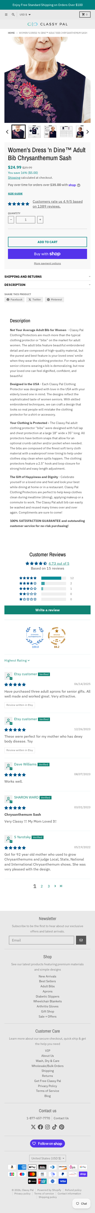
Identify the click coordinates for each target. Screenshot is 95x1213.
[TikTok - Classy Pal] (54, 1127)
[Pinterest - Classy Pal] (61, 1127)
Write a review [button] (47, 610)
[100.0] (35, 636)
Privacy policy (22, 1193)
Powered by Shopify (49, 1190)
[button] (18, 132)
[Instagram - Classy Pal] (47, 1127)
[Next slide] (87, 131)
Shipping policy (48, 1197)
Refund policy (73, 1190)
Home (11, 32)
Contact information (69, 1193)
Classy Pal (28, 1190)
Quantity (14, 213)
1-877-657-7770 (38, 1118)
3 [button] (49, 886)
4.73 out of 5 (59, 563)
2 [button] (42, 886)
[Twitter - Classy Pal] (33, 1127)
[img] (15, 684)
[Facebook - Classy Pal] (40, 1127)
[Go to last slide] (7, 131)
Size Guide (15, 193)
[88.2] (57, 636)
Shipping (14, 178)
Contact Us (61, 1118)
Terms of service (44, 1193)
